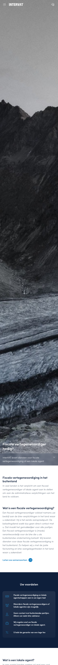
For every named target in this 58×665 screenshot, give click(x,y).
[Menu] (4, 4)
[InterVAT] (16, 4)
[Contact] (53, 4)
